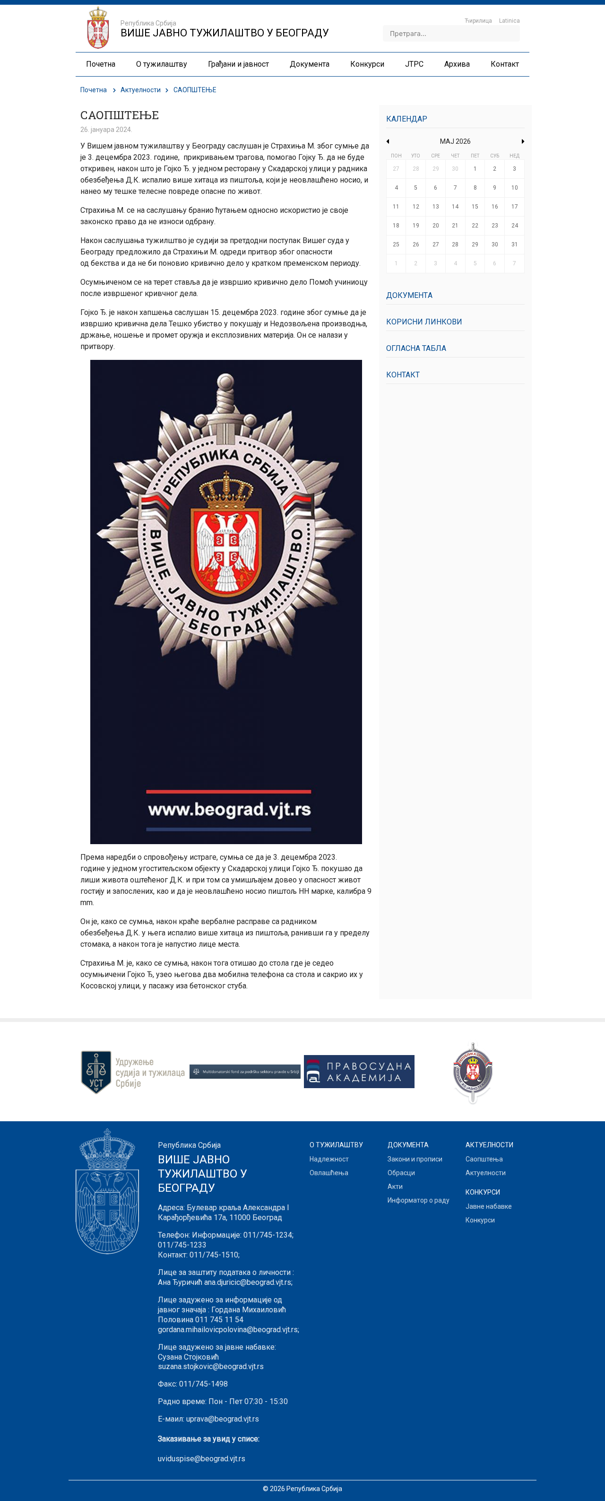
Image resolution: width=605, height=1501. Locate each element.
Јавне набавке (489, 1206)
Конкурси (480, 1220)
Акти (395, 1186)
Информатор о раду (418, 1200)
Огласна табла (416, 348)
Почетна (93, 90)
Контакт (403, 374)
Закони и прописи (415, 1159)
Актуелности (141, 90)
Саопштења (484, 1159)
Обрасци (401, 1173)
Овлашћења (329, 1173)
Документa (409, 295)
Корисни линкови (424, 321)
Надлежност (329, 1159)
